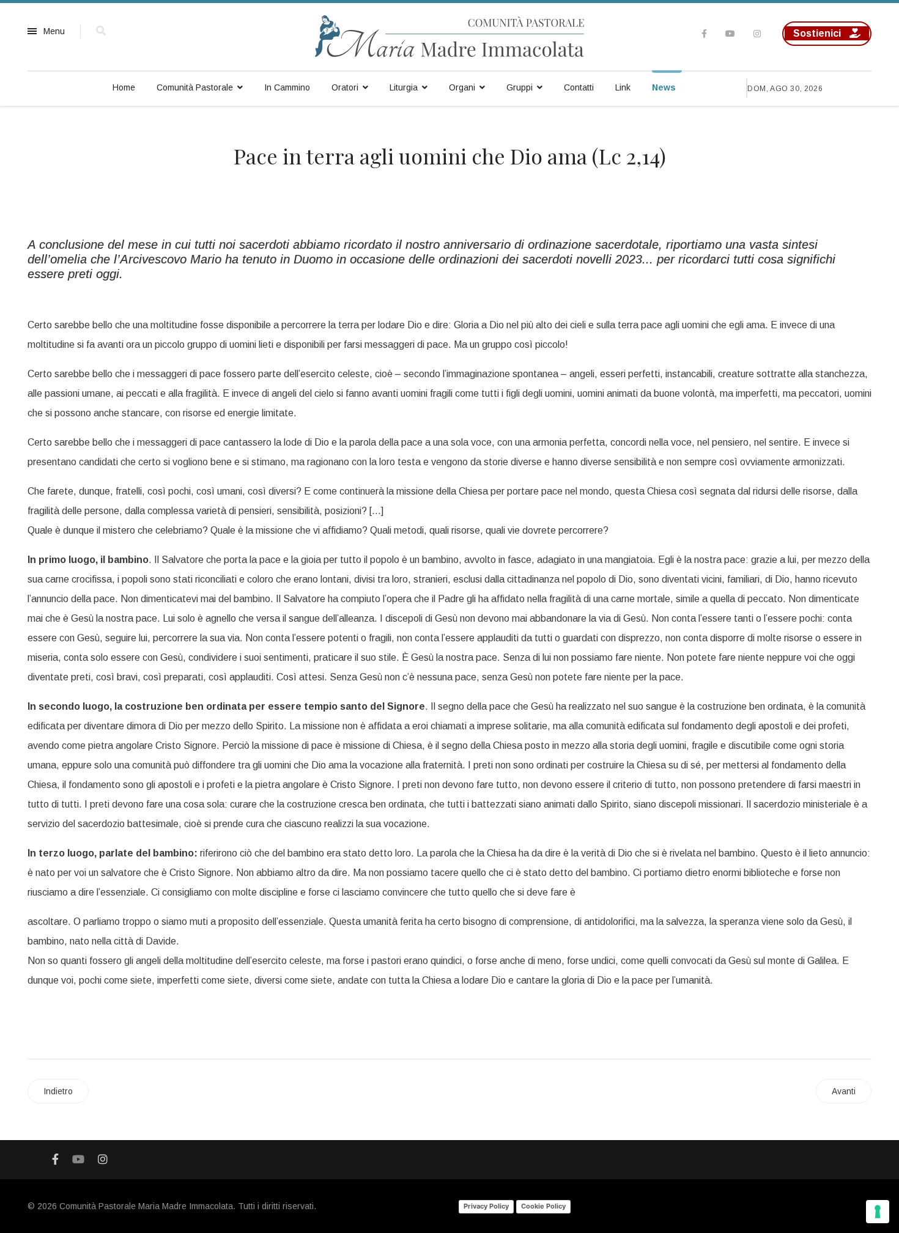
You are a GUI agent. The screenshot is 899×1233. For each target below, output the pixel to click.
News (664, 87)
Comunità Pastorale (195, 87)
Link (623, 87)
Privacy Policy (486, 1206)
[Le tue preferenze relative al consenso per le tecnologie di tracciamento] (877, 1211)
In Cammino (287, 87)
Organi (462, 87)
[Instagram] (757, 34)
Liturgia (404, 87)
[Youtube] (730, 34)
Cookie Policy (543, 1206)
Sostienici (818, 33)
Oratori (344, 87)
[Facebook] (55, 1160)
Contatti (579, 87)
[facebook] (704, 34)
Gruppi (519, 87)
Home (124, 87)
